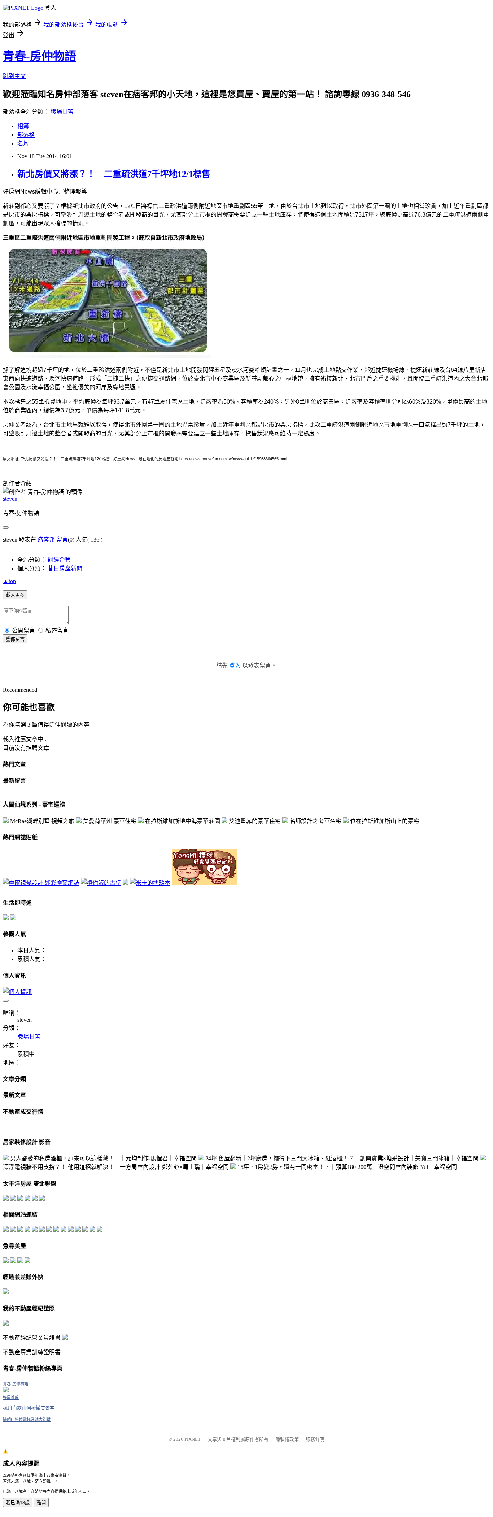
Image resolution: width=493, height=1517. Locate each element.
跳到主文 (14, 76)
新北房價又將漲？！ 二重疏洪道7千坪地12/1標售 (113, 174)
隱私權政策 (287, 1439)
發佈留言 (15, 639)
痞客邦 (46, 539)
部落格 (26, 135)
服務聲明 (315, 1439)
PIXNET (192, 1439)
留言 (62, 539)
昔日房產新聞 (65, 568)
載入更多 (15, 595)
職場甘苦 (62, 112)
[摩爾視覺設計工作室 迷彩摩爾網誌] (41, 883)
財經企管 (59, 560)
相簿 (23, 126)
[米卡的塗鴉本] (150, 883)
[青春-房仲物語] (6, 1390)
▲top (9, 581)
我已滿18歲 (18, 1502)
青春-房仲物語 (39, 55)
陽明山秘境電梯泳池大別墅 (27, 1419)
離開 (41, 1502)
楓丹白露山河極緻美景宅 (28, 1408)
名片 (23, 143)
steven (10, 499)
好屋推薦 (11, 1397)
